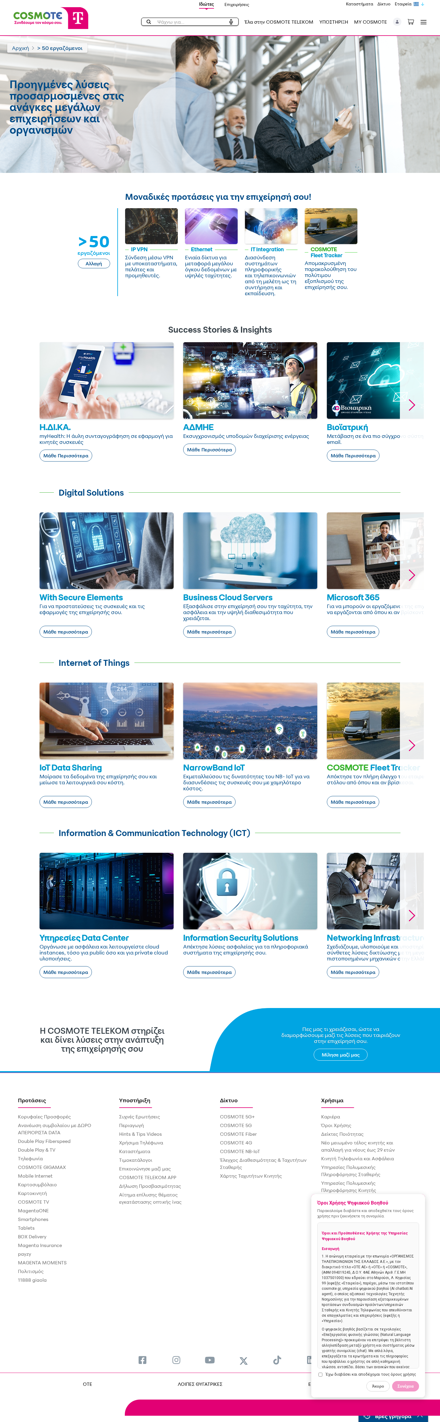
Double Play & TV (36, 1150)
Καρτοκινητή (32, 1193)
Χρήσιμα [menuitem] (332, 1100)
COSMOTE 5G (236, 1125)
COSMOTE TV (33, 1202)
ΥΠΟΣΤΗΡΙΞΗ (333, 22)
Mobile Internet (35, 1176)
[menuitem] (142, 1359)
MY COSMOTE (370, 22)
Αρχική (20, 48)
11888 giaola (32, 1280)
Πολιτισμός (31, 1271)
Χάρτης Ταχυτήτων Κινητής (251, 1176)
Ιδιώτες (206, 4)
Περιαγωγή (131, 1125)
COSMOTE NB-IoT (240, 1151)
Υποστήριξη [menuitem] (134, 1100)
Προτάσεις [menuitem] (32, 1100)
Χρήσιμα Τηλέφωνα (141, 1143)
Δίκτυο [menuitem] (229, 1100)
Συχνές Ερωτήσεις (139, 1117)
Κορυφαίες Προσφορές (44, 1117)
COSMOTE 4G (236, 1143)
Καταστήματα (359, 3)
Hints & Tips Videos (140, 1134)
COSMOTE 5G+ (237, 1117)
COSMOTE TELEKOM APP (147, 1177)
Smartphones (33, 1219)
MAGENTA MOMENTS (42, 1263)
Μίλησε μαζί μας (341, 1055)
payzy (24, 1254)
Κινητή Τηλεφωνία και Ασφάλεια (357, 1158)
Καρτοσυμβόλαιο (37, 1184)
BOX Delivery (32, 1237)
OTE (87, 1384)
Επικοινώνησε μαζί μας (145, 1169)
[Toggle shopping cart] (414, 21)
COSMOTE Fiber (238, 1134)
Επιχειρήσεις (236, 4)
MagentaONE (33, 1211)
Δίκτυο (384, 3)
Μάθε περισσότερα (65, 632)
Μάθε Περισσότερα (65, 456)
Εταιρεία (403, 3)
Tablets (26, 1228)
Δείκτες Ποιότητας (342, 1134)
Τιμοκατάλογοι (135, 1160)
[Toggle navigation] (422, 22)
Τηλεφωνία (30, 1158)
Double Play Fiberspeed (44, 1141)
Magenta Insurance (40, 1245)
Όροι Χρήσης (336, 1125)
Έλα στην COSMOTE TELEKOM (279, 22)
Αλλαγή (94, 264)
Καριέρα (330, 1117)
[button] (397, 22)
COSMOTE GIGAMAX (42, 1167)
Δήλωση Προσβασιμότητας (150, 1186)
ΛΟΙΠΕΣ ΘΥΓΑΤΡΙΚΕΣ (200, 1384)
